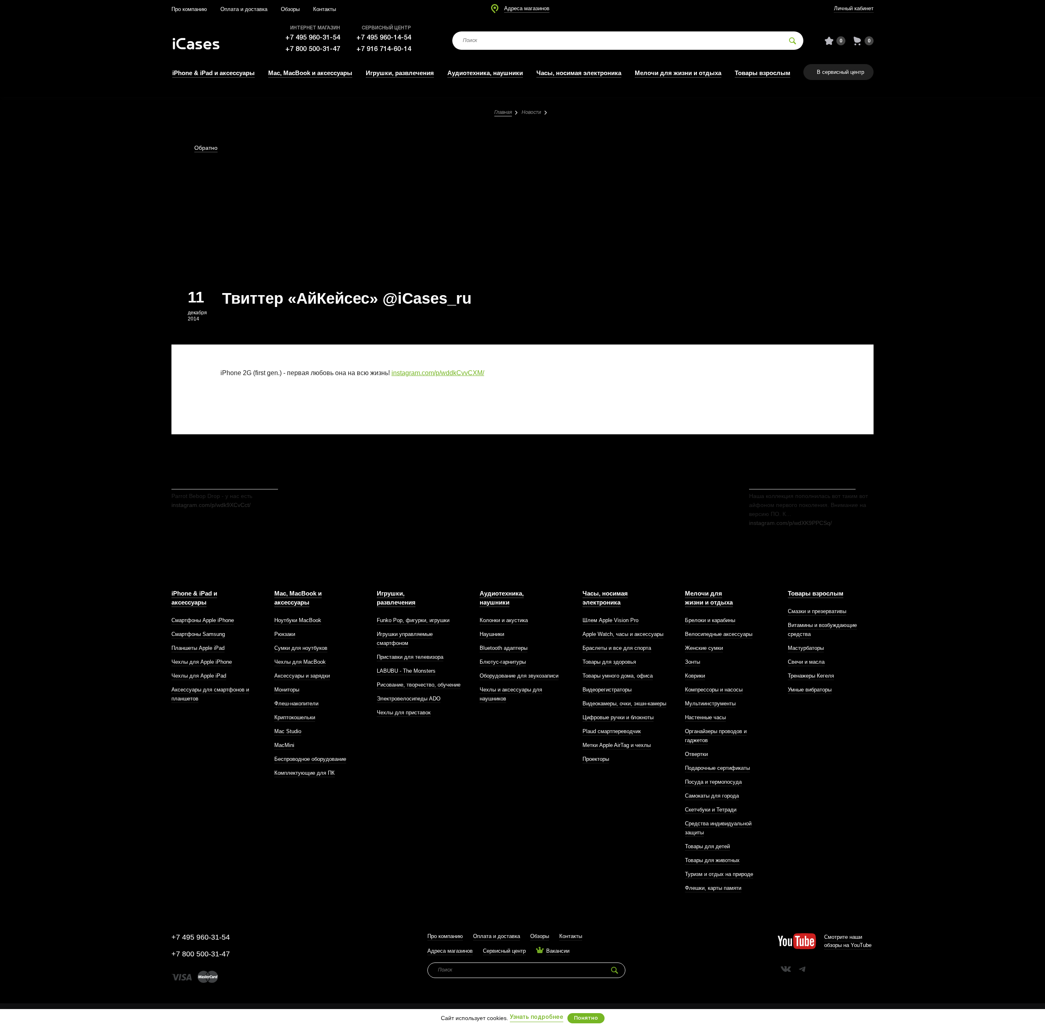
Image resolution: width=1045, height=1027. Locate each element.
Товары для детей (707, 846)
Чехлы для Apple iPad (198, 676)
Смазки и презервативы (817, 611)
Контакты (324, 9)
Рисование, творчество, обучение (418, 685)
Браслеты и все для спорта (617, 648)
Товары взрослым (762, 72)
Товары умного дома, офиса (618, 676)
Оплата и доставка (243, 9)
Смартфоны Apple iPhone (202, 620)
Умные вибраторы (810, 690)
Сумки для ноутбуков (300, 648)
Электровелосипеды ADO (408, 699)
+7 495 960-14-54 (383, 38)
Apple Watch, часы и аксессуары (623, 634)
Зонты (692, 662)
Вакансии (557, 951)
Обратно (206, 147)
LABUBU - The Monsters (406, 671)
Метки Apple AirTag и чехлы (617, 745)
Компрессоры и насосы (714, 690)
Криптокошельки (294, 717)
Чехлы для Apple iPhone (201, 662)
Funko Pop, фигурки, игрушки (413, 620)
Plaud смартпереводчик (612, 731)
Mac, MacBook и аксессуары (310, 72)
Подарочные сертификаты (717, 768)
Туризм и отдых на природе (719, 874)
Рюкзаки (284, 634)
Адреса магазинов (526, 8)
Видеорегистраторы (607, 690)
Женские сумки (704, 648)
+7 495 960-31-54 (312, 38)
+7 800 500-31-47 (312, 49)
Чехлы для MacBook (300, 662)
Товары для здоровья (609, 662)
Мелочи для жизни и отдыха (678, 72)
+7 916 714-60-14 (383, 49)
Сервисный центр (504, 951)
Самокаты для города (712, 796)
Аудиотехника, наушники (485, 72)
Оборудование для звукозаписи (519, 676)
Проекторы (596, 759)
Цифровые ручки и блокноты (618, 717)
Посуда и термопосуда (713, 782)
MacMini (284, 745)
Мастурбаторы (806, 648)
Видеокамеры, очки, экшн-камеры (624, 703)
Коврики (695, 676)
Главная (503, 112)
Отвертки (696, 754)
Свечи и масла (806, 662)
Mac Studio (287, 731)
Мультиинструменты (710, 703)
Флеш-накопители (296, 703)
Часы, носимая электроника (578, 72)
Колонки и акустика (504, 620)
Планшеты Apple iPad (198, 648)
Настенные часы (705, 717)
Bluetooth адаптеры (503, 648)
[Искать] (792, 40)
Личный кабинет (854, 8)
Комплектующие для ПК (304, 773)
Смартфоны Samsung (198, 634)
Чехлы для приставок (404, 712)
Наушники (492, 634)
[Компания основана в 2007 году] (202, 41)
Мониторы (286, 690)
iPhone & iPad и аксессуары (213, 72)
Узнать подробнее (536, 1017)
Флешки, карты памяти (713, 888)
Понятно (586, 1018)
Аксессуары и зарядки (302, 676)
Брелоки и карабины (710, 620)
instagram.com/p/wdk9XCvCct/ (211, 505)
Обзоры (290, 9)
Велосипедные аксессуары (718, 634)
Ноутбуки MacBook (297, 620)
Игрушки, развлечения (400, 72)
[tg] (802, 969)
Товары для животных (712, 860)
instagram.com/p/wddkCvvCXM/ (437, 372)
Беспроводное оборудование (310, 759)
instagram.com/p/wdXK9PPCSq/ (790, 523)
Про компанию (189, 9)
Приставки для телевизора (410, 657)
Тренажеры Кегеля (811, 676)
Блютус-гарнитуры (503, 662)
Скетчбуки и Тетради (710, 810)
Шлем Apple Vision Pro (610, 620)
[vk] (786, 969)
